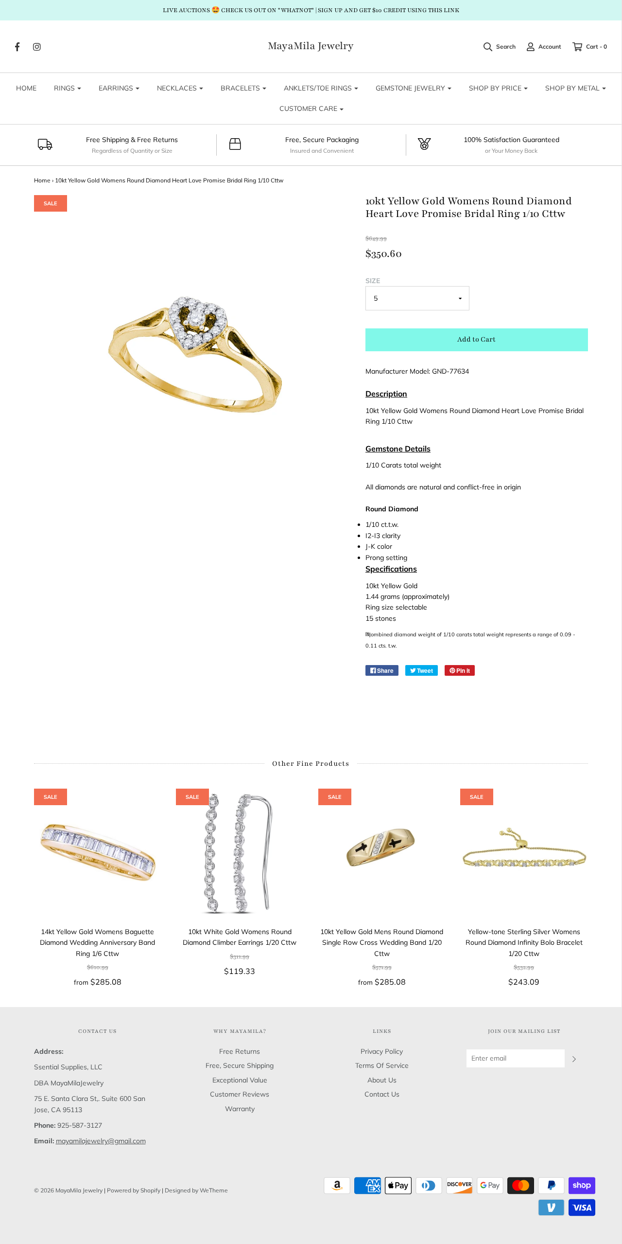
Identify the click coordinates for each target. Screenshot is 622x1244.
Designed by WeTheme (196, 1190)
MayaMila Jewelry (311, 46)
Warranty (240, 1108)
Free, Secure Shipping (240, 1065)
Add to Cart (476, 339)
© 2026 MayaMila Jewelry (68, 1190)
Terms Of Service (382, 1065)
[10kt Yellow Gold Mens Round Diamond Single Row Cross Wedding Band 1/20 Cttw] (382, 853)
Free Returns (239, 1051)
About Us (382, 1080)
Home (42, 180)
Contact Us (381, 1094)
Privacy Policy (382, 1051)
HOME (26, 88)
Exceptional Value (239, 1080)
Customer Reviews (239, 1094)
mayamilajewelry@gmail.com (101, 1140)
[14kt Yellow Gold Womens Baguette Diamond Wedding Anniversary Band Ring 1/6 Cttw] (98, 853)
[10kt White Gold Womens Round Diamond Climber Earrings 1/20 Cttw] (240, 853)
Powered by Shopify (133, 1190)
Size (372, 280)
